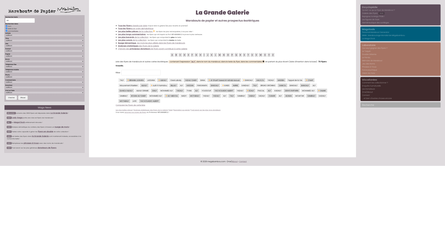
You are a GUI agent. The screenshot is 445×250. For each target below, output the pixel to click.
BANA (202, 80)
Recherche (368, 105)
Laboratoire (368, 45)
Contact (366, 95)
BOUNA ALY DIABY (138, 96)
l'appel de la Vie (295, 80)
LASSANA (151, 80)
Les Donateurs (368, 89)
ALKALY (144, 85)
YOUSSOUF (206, 90)
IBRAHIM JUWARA (136, 80)
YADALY (271, 80)
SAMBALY (123, 96)
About (235, 161)
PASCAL (261, 90)
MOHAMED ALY (167, 90)
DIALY (154, 90)
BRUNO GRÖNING (268, 85)
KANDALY (245, 85)
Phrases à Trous (369, 67)
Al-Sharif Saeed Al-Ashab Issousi (225, 80)
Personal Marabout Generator (375, 32)
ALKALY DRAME (142, 90)
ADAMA (288, 96)
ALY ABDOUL (172, 96)
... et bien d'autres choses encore (377, 98)
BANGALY (249, 80)
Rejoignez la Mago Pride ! (373, 16)
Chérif (310, 80)
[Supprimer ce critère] (263, 61)
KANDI (226, 85)
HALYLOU (260, 80)
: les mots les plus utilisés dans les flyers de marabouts (151, 43)
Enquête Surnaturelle (371, 85)
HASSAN (190, 85)
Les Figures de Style (370, 19)
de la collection (135, 31)
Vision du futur (368, 73)
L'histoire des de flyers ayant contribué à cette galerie (152, 48)
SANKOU (282, 85)
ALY (181, 85)
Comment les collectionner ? (375, 82)
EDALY (251, 90)
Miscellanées (369, 79)
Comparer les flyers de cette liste (130, 105)
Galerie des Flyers (372, 13)
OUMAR (272, 96)
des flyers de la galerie (138, 46)
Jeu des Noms (368, 63)
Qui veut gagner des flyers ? (374, 48)
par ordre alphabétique (135, 28)
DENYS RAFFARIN (291, 90)
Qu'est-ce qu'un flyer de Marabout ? (378, 10)
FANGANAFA (202, 85)
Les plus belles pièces (124, 110)
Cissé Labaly (175, 80)
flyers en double (45, 131)
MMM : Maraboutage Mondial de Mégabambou (383, 35)
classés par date (132, 25)
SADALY (262, 96)
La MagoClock (368, 38)
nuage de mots (62, 127)
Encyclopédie (369, 7)
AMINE (235, 85)
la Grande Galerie (40, 136)
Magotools (368, 29)
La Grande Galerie (59, 113)
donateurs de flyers (47, 147)
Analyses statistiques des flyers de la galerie (151, 110)
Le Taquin (366, 51)
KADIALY (278, 90)
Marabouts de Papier (32, 11)
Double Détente (369, 54)
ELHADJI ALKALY (126, 90)
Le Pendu (366, 57)
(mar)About (367, 92)
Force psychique (369, 70)
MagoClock (19, 122)
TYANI (189, 90)
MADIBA (281, 80)
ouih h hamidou (159, 85)
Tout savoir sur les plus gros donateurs (206, 110)
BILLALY (173, 85)
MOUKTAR (299, 96)
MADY (183, 96)
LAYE (135, 101)
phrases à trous (31, 143)
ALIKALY (163, 80)
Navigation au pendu (182, 110)
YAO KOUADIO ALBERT (224, 90)
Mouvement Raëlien (129, 85)
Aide (170, 110)
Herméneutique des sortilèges (375, 22)
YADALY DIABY (191, 80)
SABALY (252, 96)
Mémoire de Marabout (372, 60)
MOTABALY (194, 96)
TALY (122, 80)
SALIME (323, 90)
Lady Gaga (17, 117)
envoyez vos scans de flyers (135, 112)
